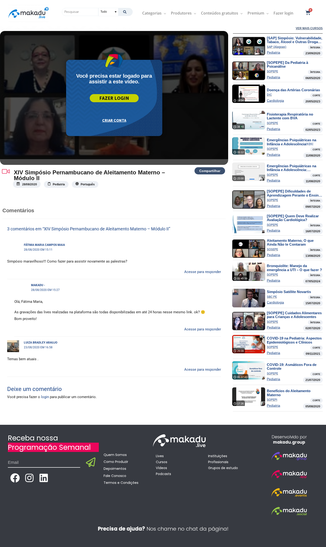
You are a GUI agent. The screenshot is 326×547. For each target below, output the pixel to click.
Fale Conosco (115, 475)
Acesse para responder (202, 272)
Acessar (114, 98)
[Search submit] (125, 12)
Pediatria (273, 52)
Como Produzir (116, 461)
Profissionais (218, 462)
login (45, 397)
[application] (164, 13)
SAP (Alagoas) (276, 47)
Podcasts (163, 473)
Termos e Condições (121, 482)
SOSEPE (272, 249)
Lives (160, 456)
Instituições (217, 456)
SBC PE (272, 297)
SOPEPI (272, 399)
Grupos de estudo (223, 468)
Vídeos (161, 468)
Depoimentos (115, 468)
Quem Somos (115, 454)
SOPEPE (272, 71)
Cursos (161, 462)
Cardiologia (275, 100)
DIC (269, 94)
